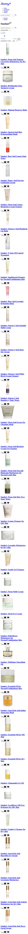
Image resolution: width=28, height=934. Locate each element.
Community (7, 9)
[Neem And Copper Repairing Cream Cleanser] (8, 201)
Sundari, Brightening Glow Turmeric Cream (11, 87)
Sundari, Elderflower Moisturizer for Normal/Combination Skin (11, 638)
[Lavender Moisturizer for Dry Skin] (8, 542)
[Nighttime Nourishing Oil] (8, 658)
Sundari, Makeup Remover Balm (14, 110)
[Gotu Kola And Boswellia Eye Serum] (8, 850)
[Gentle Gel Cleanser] (8, 566)
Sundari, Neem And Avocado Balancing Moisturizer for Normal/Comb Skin (12, 473)
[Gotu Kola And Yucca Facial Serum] (8, 922)
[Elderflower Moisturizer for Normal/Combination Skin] (8, 632)
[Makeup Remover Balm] (8, 106)
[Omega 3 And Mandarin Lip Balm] (8, 225)
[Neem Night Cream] (8, 588)
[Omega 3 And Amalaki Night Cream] (8, 322)
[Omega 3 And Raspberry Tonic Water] (8, 395)
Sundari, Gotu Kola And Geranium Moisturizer (10, 879)
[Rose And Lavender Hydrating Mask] (8, 298)
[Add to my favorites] (8, 67)
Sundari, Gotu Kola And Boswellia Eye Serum (10, 855)
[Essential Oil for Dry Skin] (8, 755)
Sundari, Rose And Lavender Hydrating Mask (12, 302)
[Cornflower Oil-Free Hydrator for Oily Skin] (8, 802)
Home (5, 8)
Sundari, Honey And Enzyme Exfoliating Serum (12, 181)
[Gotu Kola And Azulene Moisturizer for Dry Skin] (8, 898)
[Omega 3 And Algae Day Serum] (8, 346)
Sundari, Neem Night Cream (12, 592)
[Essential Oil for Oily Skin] (8, 731)
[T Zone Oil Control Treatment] (8, 249)
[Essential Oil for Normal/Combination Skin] (8, 683)
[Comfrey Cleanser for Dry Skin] (8, 826)
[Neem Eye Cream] (8, 610)
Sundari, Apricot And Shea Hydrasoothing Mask (11, 133)
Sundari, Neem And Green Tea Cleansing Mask (13, 423)
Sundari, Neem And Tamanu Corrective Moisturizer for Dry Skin (13, 61)
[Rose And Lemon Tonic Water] (8, 153)
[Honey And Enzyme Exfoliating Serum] (8, 177)
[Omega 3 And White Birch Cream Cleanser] (8, 370)
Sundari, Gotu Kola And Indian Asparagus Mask (13, 711)
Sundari (6, 19)
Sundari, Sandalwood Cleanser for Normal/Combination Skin (13, 278)
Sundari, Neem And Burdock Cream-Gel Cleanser (12, 447)
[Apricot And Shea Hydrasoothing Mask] (8, 128)
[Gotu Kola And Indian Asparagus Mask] (8, 707)
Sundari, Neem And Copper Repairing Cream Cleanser (12, 206)
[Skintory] (6, 5)
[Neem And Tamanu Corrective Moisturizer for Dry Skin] (8, 56)
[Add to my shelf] (5, 67)
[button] (6, 30)
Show (15, 38)
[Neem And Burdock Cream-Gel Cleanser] (8, 443)
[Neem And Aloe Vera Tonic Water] (8, 493)
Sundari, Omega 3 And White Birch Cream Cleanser (12, 375)
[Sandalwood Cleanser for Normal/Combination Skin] (8, 274)
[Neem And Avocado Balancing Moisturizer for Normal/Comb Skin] (8, 467)
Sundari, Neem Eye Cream (11, 614)
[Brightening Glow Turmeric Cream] (8, 82)
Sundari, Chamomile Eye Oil (12, 783)
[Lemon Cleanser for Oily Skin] (8, 518)
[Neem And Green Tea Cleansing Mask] (8, 419)
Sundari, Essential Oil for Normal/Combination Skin (11, 687)
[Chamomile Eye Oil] (8, 779)
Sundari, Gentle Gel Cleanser (12, 570)
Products (6, 11)
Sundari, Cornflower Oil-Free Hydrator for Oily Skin (13, 806)
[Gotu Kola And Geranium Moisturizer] (8, 874)
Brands (5, 12)
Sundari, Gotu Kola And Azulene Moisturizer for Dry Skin (14, 903)
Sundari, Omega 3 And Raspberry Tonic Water (10, 399)
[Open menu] (1, 1)
